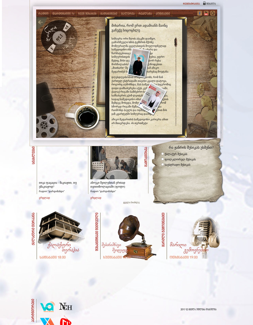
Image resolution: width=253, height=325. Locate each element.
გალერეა (128, 13)
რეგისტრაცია (191, 3)
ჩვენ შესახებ (87, 13)
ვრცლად (44, 197)
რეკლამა (145, 13)
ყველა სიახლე (131, 202)
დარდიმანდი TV (63, 13)
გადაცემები (108, 13)
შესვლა (211, 3)
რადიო (43, 13)
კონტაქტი (163, 13)
